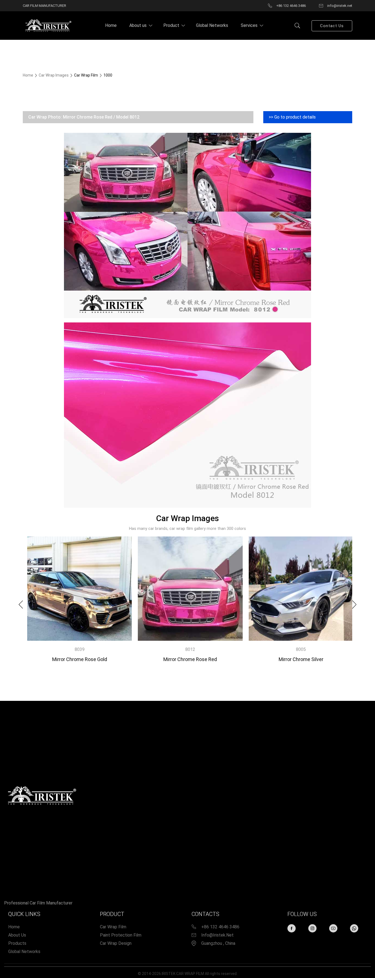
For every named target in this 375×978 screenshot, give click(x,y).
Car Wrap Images (54, 75)
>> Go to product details (292, 117)
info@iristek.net (217, 935)
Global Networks (212, 25)
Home (111, 25)
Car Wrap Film (113, 926)
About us (138, 25)
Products (17, 943)
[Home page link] (47, 25)
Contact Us (332, 25)
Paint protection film (120, 935)
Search (297, 25)
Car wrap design (115, 943)
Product (171, 25)
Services (249, 25)
